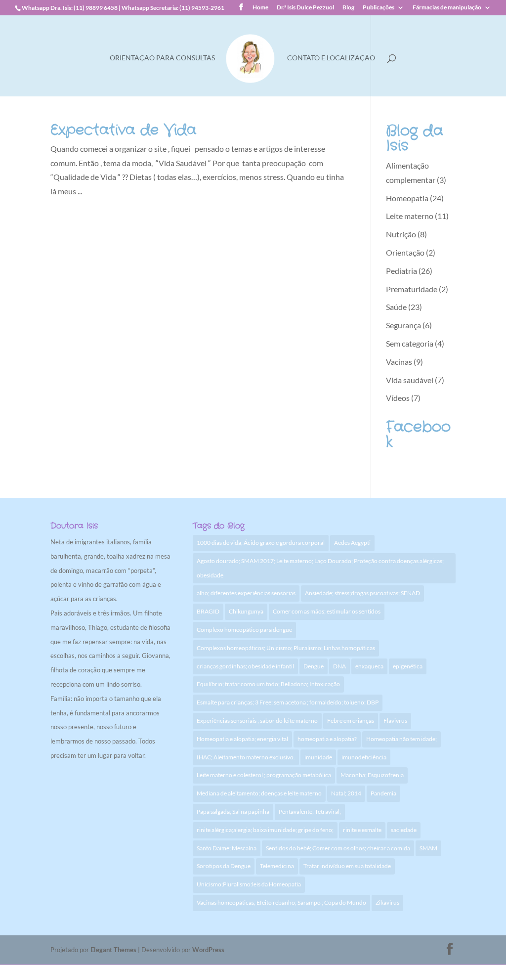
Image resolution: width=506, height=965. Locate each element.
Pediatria (401, 270)
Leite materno (409, 215)
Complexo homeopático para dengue (244, 629)
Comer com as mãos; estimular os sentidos (326, 611)
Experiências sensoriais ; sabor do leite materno (257, 720)
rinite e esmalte (362, 829)
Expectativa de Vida (123, 130)
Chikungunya (246, 611)
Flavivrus (395, 720)
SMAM (428, 848)
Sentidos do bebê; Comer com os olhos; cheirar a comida (338, 848)
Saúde (396, 306)
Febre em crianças (350, 720)
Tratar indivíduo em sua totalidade (347, 866)
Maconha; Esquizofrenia (372, 775)
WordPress (208, 950)
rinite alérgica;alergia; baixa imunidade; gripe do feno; (265, 829)
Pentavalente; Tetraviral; (310, 811)
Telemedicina (277, 866)
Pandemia (383, 793)
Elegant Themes (113, 950)
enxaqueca (369, 666)
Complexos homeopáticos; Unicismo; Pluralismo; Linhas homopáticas (286, 648)
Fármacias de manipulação (447, 7)
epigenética (407, 666)
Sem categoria (409, 343)
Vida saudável (409, 380)
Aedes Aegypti (352, 542)
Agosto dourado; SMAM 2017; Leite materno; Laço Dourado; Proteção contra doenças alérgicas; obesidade (320, 568)
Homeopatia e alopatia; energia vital (242, 739)
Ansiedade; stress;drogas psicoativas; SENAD (362, 593)
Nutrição (401, 234)
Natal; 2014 (346, 793)
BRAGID (208, 611)
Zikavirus (387, 902)
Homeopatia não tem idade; (401, 739)
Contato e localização (331, 58)
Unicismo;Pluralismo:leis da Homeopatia (249, 884)
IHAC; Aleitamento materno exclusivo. (246, 757)
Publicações (378, 7)
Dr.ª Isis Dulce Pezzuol (305, 7)
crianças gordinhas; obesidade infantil (245, 666)
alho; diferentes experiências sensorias (246, 593)
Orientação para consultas (162, 58)
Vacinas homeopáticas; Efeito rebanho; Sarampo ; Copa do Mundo (281, 902)
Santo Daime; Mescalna (226, 848)
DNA (339, 666)
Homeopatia (407, 198)
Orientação (405, 252)
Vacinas (399, 361)
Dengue (313, 666)
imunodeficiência (363, 757)
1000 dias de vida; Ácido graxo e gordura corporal (261, 542)
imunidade (318, 757)
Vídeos (398, 397)
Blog (348, 7)
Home (260, 7)
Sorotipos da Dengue (224, 866)
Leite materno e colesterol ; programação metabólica (264, 775)
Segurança (403, 325)
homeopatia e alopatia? (327, 739)
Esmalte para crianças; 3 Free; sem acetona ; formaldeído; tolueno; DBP (288, 702)
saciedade (404, 829)
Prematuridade (411, 289)
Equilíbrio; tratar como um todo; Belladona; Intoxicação (268, 684)
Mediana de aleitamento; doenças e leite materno (259, 793)
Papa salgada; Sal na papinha (233, 811)
